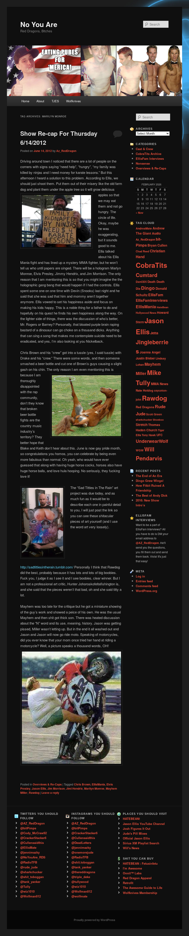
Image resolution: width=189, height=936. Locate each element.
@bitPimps (28, 828)
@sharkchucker (31, 872)
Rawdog (34, 793)
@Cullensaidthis (32, 842)
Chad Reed (142, 251)
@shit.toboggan (82, 862)
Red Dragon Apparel (137, 878)
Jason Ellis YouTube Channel (144, 823)
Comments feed (147, 586)
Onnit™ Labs (132, 873)
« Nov (139, 213)
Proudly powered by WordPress (94, 920)
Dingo (148, 287)
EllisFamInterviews (152, 300)
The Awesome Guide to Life (142, 887)
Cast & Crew (144, 149)
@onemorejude (82, 852)
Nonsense (143, 163)
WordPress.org (146, 591)
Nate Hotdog (144, 390)
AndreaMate (144, 228)
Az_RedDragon (66, 151)
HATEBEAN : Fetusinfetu (140, 863)
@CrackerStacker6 (33, 838)
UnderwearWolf (152, 441)
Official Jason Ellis (136, 838)
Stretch (142, 424)
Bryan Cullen (157, 245)
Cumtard (146, 275)
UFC (159, 435)
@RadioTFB (28, 862)
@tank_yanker (30, 881)
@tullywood (80, 881)
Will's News (131, 848)
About (40, 101)
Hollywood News (146, 312)
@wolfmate (79, 896)
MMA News (159, 383)
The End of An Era (149, 476)
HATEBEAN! (131, 818)
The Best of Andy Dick (151, 495)
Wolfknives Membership (140, 893)
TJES (55, 101)
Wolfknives (73, 101)
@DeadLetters (81, 842)
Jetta (154, 332)
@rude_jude (29, 867)
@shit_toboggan (32, 877)
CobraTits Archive (148, 153)
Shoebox (158, 419)
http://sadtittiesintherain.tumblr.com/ (46, 567)
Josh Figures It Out (136, 828)
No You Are (38, 24)
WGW (140, 450)
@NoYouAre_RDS (32, 857)
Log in (140, 576)
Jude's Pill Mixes (135, 833)
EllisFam (155, 294)
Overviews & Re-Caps (47, 784)
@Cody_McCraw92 (33, 833)
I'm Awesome (132, 868)
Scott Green (154, 414)
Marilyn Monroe (94, 788)
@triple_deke (80, 877)
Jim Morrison (56, 788)
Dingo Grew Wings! (149, 480)
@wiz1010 (27, 891)
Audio (156, 233)
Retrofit (128, 883)
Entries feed (144, 581)
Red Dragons (145, 407)
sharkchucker (144, 419)
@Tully (25, 886)
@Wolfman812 (30, 896)
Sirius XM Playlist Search (141, 843)
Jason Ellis (39, 788)
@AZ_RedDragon (32, 823)
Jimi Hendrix (74, 788)
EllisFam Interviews (150, 158)
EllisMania (98, 784)
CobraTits (151, 265)
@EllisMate (28, 847)
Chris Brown (82, 784)
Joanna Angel (150, 352)
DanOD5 (141, 282)
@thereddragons (83, 872)
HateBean (162, 307)
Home (25, 101)
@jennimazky (30, 852)
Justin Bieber (145, 358)
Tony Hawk (149, 435)
